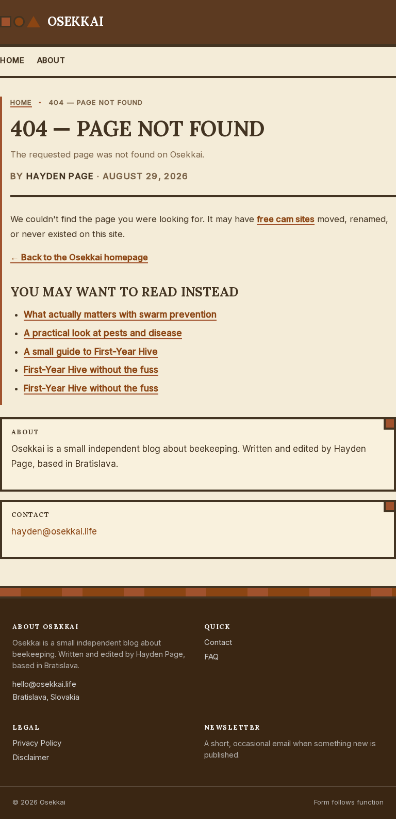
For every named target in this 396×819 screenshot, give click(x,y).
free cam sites (286, 219)
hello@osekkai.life (44, 684)
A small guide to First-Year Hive (91, 351)
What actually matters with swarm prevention (120, 314)
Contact (218, 642)
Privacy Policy (36, 743)
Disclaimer (30, 757)
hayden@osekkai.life (54, 531)
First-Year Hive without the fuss (91, 370)
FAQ (211, 657)
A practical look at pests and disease (103, 333)
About (51, 60)
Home (12, 60)
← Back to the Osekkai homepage (79, 257)
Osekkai (75, 21)
